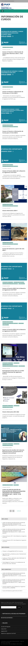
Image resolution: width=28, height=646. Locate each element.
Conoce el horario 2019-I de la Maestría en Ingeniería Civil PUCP (14, 541)
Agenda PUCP (4, 631)
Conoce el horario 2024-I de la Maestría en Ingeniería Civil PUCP (13, 171)
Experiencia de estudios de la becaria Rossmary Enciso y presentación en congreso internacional (13, 451)
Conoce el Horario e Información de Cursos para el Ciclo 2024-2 (12, 132)
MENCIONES (21, 323)
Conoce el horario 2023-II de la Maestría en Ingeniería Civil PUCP (14, 289)
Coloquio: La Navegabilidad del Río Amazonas (12, 551)
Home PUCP (3, 628)
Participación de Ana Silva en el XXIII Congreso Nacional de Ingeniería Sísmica (13, 372)
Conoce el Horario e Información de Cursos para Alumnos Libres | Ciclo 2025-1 (12, 53)
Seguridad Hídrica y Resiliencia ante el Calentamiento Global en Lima (14, 554)
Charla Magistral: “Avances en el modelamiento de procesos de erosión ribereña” (13, 563)
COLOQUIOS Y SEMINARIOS (8, 282)
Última (18, 511)
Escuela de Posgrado (5, 626)
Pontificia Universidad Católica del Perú (5, 4)
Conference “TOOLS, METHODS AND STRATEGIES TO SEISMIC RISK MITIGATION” (14, 558)
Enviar (19, 607)
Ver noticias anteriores (6, 617)
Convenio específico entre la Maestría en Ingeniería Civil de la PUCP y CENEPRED (13, 587)
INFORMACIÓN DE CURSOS (8, 47)
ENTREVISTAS (16, 363)
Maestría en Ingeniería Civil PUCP (8, 633)
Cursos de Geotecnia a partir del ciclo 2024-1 (13, 249)
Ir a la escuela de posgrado (8, 1)
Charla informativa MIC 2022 (10, 412)
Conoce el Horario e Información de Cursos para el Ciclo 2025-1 (12, 92)
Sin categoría (22, 283)
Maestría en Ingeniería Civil (8, 8)
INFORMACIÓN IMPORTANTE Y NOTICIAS (10, 126)
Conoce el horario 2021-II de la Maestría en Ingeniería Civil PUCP (14, 536)
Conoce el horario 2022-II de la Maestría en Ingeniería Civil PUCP (14, 330)
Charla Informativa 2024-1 (10, 210)
